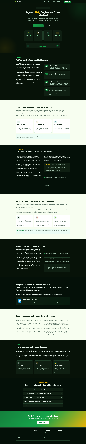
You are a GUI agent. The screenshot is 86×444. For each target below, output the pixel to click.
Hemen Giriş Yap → (38, 25)
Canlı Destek (60, 435)
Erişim (45, 1)
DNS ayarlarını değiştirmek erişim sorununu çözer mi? (34, 405)
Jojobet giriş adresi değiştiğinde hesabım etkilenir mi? (34, 389)
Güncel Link (49, 1)
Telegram (58, 1)
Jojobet (18, 1)
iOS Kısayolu (32, 435)
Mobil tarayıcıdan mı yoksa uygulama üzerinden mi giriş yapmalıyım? (37, 393)
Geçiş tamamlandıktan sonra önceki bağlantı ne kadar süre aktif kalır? (37, 401)
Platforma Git (18, 437)
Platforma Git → (67, 1)
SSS (62, 1)
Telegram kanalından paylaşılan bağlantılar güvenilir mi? (35, 397)
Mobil (54, 1)
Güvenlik (45, 435)
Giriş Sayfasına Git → (43, 422)
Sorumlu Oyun (68, 442)
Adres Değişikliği (18, 435)
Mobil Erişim (32, 432)
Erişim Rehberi (18, 432)
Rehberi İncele (49, 25)
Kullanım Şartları (62, 442)
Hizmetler (59, 432)
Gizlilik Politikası (56, 442)
